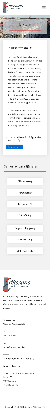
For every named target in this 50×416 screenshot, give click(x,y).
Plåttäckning (25, 181)
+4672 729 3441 (10, 335)
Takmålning (25, 215)
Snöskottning (25, 239)
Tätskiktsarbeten (25, 251)
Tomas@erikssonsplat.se (14, 347)
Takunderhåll (25, 204)
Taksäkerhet (25, 192)
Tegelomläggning (25, 228)
